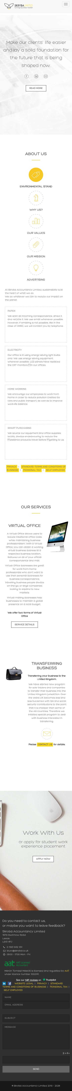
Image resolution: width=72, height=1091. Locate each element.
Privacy (12, 467)
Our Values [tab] (36, 233)
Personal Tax (32, 470)
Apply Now (43, 859)
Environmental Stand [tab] (36, 186)
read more (36, 88)
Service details (24, 624)
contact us (45, 744)
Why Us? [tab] (36, 210)
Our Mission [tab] (36, 256)
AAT (67, 971)
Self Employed (55, 470)
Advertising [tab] (36, 280)
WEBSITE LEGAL (24, 983)
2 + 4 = (66, 1053)
